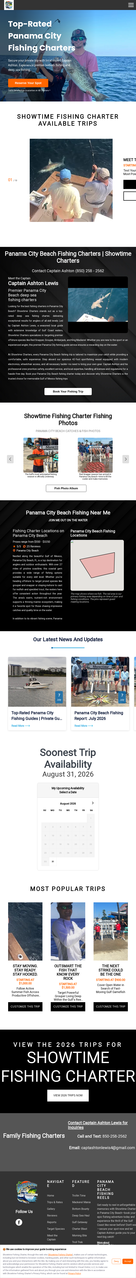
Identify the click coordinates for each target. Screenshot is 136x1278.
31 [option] (53, 861)
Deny (116, 1261)
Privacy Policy (74, 1273)
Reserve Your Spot (28, 83)
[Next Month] (92, 803)
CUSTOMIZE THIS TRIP (25, 1006)
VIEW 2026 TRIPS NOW (68, 1095)
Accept (127, 1261)
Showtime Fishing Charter (60, 1254)
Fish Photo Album (66, 488)
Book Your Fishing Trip (68, 391)
